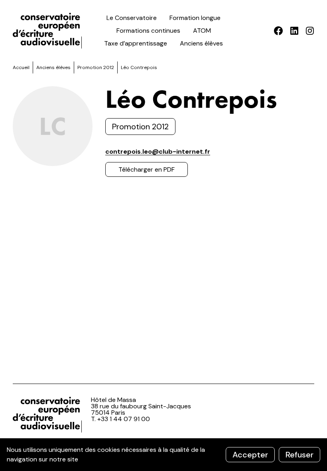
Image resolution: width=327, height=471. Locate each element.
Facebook (278, 30)
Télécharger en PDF (146, 169)
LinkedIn (294, 30)
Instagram (309, 30)
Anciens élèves (201, 43)
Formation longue (195, 18)
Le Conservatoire (131, 18)
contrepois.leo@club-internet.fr (157, 151)
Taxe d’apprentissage (135, 43)
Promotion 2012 (95, 67)
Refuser (299, 454)
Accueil (21, 67)
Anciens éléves (53, 67)
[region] (163, 454)
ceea (49, 31)
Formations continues (148, 30)
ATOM (202, 30)
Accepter (250, 454)
